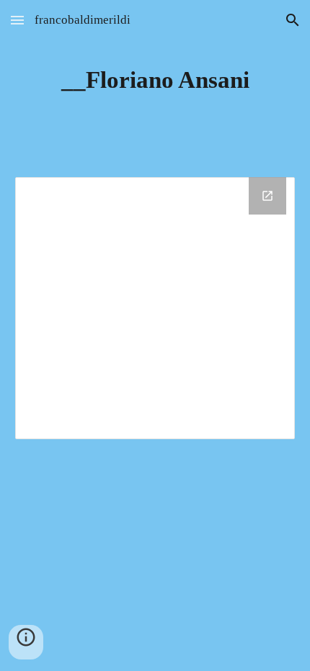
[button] (17, 20)
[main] (155, 80)
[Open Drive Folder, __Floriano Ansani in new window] (267, 196)
